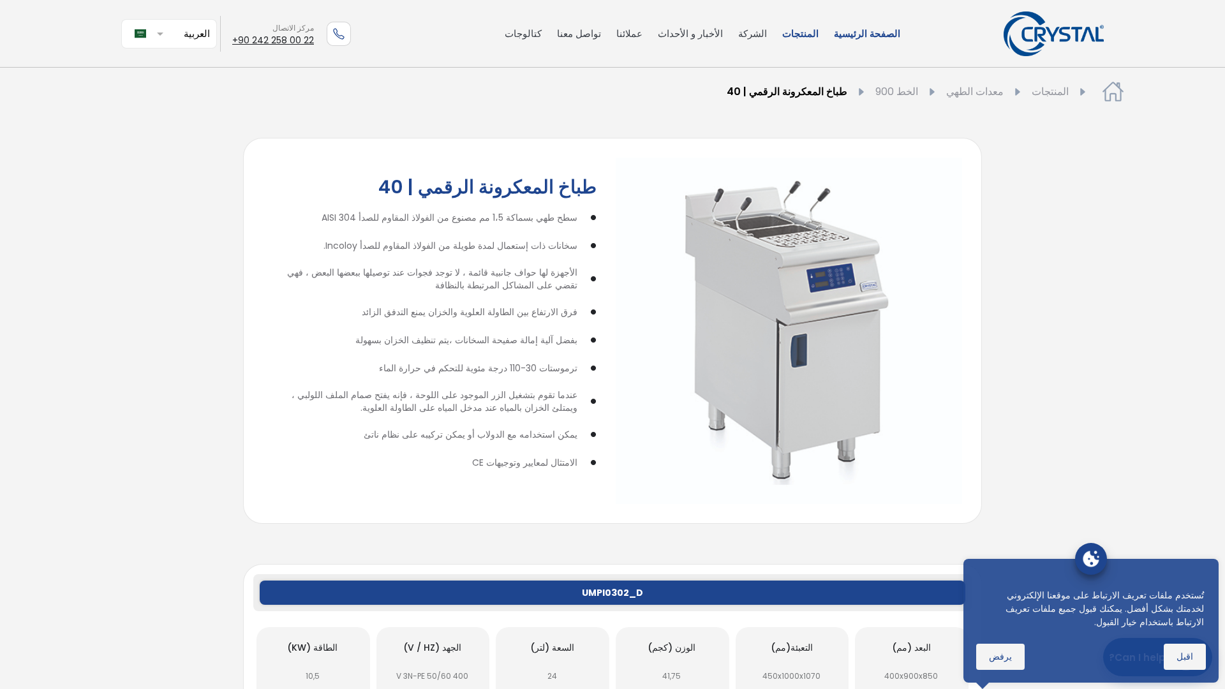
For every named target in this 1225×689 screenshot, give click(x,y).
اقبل (1185, 656)
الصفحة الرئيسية (867, 33)
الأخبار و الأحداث (690, 33)
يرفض (1000, 656)
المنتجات (800, 33)
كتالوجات (523, 33)
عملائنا (629, 33)
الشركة (752, 33)
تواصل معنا (579, 33)
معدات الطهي (975, 91)
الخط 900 (896, 91)
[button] (181, 33)
